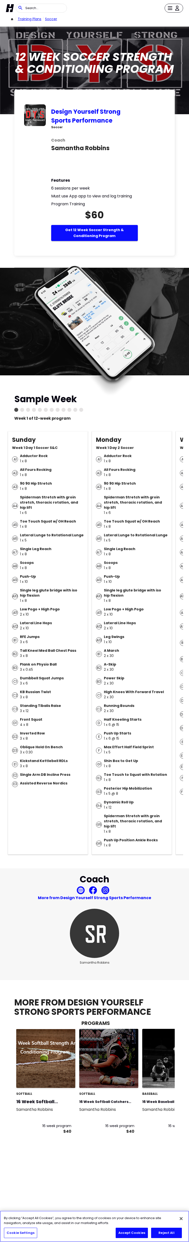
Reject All (166, 1232)
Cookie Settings (20, 1232)
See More (58, 1079)
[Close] (181, 1218)
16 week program (56, 1125)
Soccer (51, 18)
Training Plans (29, 18)
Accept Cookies (131, 1232)
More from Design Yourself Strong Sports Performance (94, 898)
